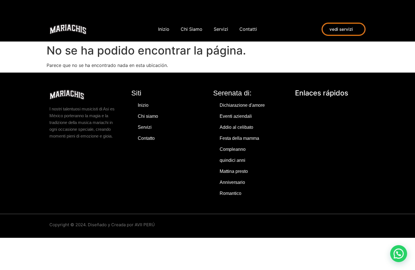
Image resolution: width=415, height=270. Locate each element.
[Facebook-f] (52, 8)
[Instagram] (65, 8)
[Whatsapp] (77, 8)
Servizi (221, 29)
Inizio (163, 29)
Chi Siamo (191, 29)
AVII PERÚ (145, 224)
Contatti (248, 29)
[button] (398, 253)
